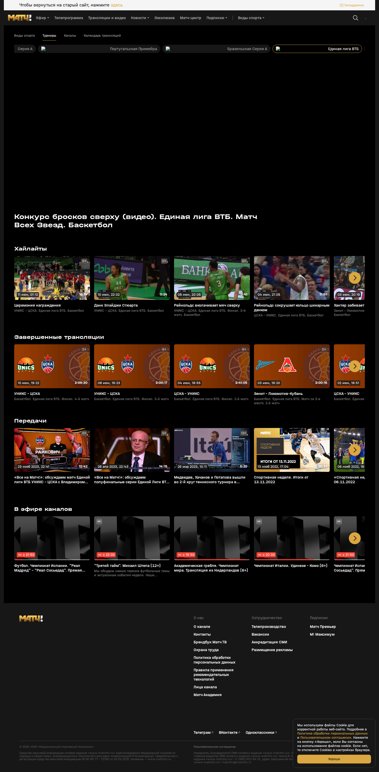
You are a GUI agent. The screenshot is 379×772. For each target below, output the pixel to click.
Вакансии (260, 634)
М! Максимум (322, 634)
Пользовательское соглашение (215, 746)
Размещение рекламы (272, 650)
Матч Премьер (323, 626)
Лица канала (205, 687)
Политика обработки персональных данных (214, 660)
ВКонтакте (228, 732)
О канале (202, 626)
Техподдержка (354, 5)
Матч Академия (208, 694)
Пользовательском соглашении (325, 738)
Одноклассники (260, 732)
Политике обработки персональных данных (332, 733)
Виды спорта (24, 36)
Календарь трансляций (102, 36)
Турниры (49, 36)
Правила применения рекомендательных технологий (214, 675)
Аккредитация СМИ (269, 642)
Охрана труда (206, 650)
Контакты (202, 634)
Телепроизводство (269, 626)
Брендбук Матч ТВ (210, 642)
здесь (117, 5)
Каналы (70, 36)
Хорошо (334, 759)
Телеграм (202, 732)
